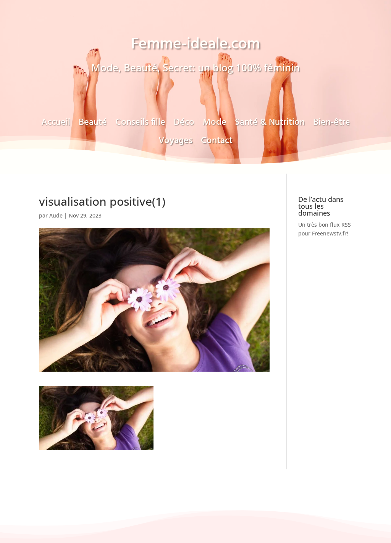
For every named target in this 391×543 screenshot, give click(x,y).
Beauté (93, 125)
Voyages (175, 143)
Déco (184, 125)
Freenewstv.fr (329, 233)
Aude (56, 215)
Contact (217, 143)
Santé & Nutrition (270, 125)
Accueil (55, 125)
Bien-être (331, 125)
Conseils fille (140, 125)
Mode (214, 125)
